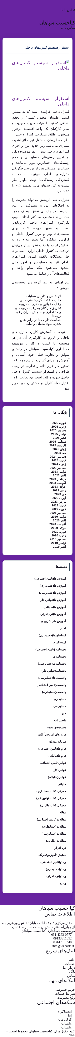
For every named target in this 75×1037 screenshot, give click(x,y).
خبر (64, 713)
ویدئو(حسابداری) (56, 869)
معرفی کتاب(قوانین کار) (51, 798)
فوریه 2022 (59, 509)
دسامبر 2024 (58, 456)
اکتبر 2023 (59, 475)
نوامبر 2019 (58, 543)
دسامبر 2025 (58, 430)
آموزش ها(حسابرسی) (52, 592)
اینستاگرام (60, 642)
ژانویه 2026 (58, 426)
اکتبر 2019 (59, 546)
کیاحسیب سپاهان (57, 22)
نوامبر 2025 (58, 434)
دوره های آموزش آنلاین (52, 734)
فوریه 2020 (59, 531)
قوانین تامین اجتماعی (53, 762)
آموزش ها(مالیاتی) (55, 607)
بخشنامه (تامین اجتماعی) (50, 649)
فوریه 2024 (59, 460)
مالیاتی (62, 784)
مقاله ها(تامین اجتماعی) (51, 819)
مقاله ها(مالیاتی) (56, 840)
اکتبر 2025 (59, 438)
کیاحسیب (47, 349)
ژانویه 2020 (58, 535)
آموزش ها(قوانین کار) (53, 599)
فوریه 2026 (59, 423)
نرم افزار (60, 847)
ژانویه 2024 (58, 464)
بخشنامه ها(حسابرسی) (52, 663)
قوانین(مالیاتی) (57, 777)
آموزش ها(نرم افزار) (53, 614)
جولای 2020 (58, 528)
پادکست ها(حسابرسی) (52, 677)
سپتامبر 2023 (57, 479)
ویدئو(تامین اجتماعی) (53, 862)
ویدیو (63, 883)
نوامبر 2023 (58, 471)
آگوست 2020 (57, 524)
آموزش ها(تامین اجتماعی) (50, 578)
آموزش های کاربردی (53, 621)
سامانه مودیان (57, 741)
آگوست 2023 (57, 483)
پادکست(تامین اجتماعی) (51, 684)
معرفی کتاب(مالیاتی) (53, 805)
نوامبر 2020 (58, 516)
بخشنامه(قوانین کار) (53, 670)
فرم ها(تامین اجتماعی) (52, 748)
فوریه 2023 (59, 505)
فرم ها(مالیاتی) (57, 755)
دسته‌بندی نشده (56, 727)
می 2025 (60, 453)
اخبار (63, 628)
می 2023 (60, 494)
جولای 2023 (58, 486)
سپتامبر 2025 (57, 441)
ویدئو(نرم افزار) (56, 876)
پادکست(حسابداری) (54, 692)
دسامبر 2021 (58, 513)
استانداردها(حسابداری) (52, 635)
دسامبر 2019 (58, 539)
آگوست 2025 (57, 445)
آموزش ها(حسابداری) (53, 585)
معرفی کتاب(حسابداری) (51, 791)
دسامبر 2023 (58, 468)
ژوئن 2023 (59, 490)
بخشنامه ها (59, 656)
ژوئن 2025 (59, 449)
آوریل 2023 (59, 498)
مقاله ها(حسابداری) (54, 826)
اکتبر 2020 (59, 520)
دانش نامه (60, 720)
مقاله (63, 812)
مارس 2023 (58, 501)
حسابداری (60, 699)
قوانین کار (60, 769)
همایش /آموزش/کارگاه (52, 855)
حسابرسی (59, 706)
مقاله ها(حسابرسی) (54, 833)
